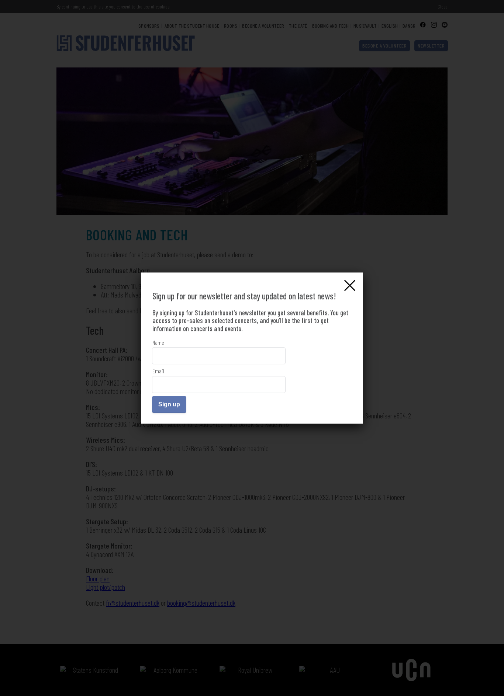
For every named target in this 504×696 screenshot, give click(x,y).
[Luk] (350, 285)
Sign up (169, 404)
